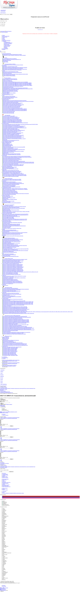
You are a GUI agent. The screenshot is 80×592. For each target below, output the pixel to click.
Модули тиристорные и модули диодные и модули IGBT (11, 172)
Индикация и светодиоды (6, 98)
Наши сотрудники (7, 46)
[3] (2, 399)
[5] (4, 399)
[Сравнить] (1, 426)
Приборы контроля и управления (7, 205)
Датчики (3, 70)
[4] (3, 399)
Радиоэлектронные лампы (6, 220)
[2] (1, 399)
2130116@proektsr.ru (4, 32)
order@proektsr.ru (3, 12)
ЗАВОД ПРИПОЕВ (3, 384)
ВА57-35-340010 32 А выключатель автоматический (8, 418)
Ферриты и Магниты (5, 336)
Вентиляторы (4, 65)
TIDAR (1, 381)
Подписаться (11, 471)
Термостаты (4, 275)
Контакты (3, 49)
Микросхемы (4, 169)
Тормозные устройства (5, 93)
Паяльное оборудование (6, 195)
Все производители (3, 385)
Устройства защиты (5, 298)
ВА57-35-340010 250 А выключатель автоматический (8, 440)
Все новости (2, 462)
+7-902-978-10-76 (40, 29)
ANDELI (1, 371)
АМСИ (1, 382)
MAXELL (2, 374)
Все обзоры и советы (3, 387)
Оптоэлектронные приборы (6, 187)
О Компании (4, 41)
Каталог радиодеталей (5, 36)
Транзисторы (4, 292)
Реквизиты (6, 47)
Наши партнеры (6, 44)
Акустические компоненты (6, 53)
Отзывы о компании (7, 45)
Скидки (3, 37)
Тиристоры (4, 284)
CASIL (1, 373)
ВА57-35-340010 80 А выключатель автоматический (8, 429)
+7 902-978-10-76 (3, 10)
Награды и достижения (7, 43)
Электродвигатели (5, 339)
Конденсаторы (4, 155)
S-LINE (1, 379)
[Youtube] (2, 496)
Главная (3, 35)
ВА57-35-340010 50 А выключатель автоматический (8, 451)
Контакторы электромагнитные (7, 166)
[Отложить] (1, 427)
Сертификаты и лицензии (8, 42)
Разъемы (3, 229)
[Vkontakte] (2, 497)
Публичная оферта (5, 48)
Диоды (3, 95)
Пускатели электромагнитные (7, 213)
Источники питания (5, 123)
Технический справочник (6, 40)
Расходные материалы (5, 231)
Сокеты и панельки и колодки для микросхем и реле (10, 263)
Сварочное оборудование (6, 255)
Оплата (3, 38)
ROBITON (2, 376)
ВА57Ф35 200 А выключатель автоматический (9, 363)
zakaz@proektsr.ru (8, 31)
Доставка (3, 39)
